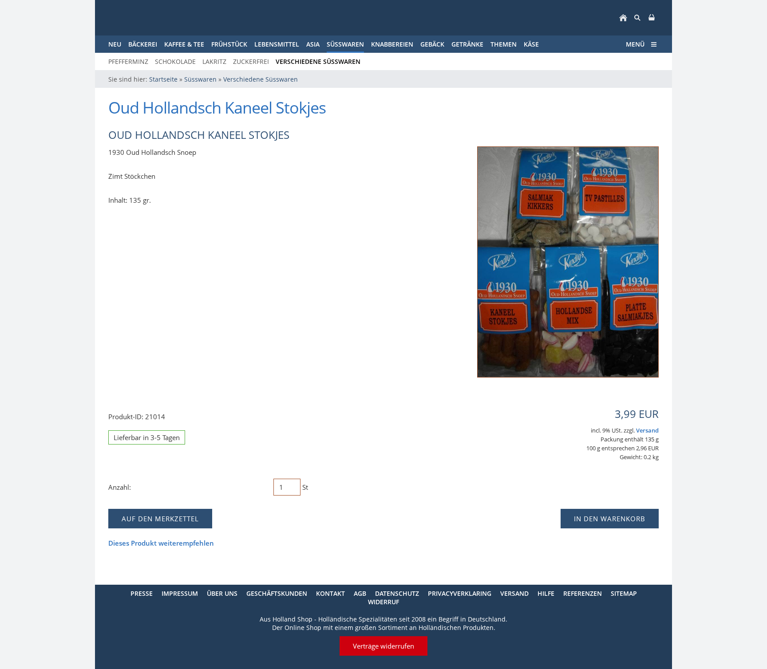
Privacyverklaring (459, 593)
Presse (141, 593)
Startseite (163, 79)
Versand (647, 430)
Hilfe (546, 593)
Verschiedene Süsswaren (260, 79)
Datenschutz (397, 593)
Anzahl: (119, 487)
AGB (360, 593)
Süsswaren (200, 79)
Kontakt (330, 593)
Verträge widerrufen (383, 645)
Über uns (222, 593)
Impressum (180, 593)
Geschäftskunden (276, 593)
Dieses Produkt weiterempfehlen (161, 543)
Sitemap (624, 593)
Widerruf (383, 602)
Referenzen (582, 593)
